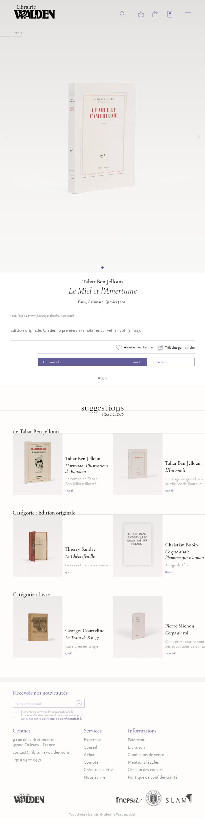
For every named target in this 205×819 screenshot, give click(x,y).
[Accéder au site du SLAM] (179, 800)
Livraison (136, 747)
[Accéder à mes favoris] (170, 14)
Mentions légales (143, 762)
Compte (91, 762)
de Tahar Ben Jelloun (36, 431)
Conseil (90, 747)
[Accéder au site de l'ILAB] (154, 800)
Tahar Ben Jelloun (102, 281)
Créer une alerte (98, 769)
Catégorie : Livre (31, 594)
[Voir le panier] (155, 14)
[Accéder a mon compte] (141, 14)
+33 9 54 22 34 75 (27, 759)
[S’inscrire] (78, 703)
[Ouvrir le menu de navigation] (188, 13)
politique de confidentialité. (61, 718)
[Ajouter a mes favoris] (56, 440)
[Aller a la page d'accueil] (34, 11)
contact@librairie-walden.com (41, 752)
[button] (102, 267)
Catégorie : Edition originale (44, 512)
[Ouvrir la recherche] (122, 14)
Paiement (136, 739)
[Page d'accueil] (29, 800)
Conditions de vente (146, 754)
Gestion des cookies (146, 769)
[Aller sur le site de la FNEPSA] (128, 800)
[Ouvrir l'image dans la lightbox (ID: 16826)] (102, 135)
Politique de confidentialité (153, 777)
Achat (89, 754)
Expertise (92, 739)
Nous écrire (94, 777)
